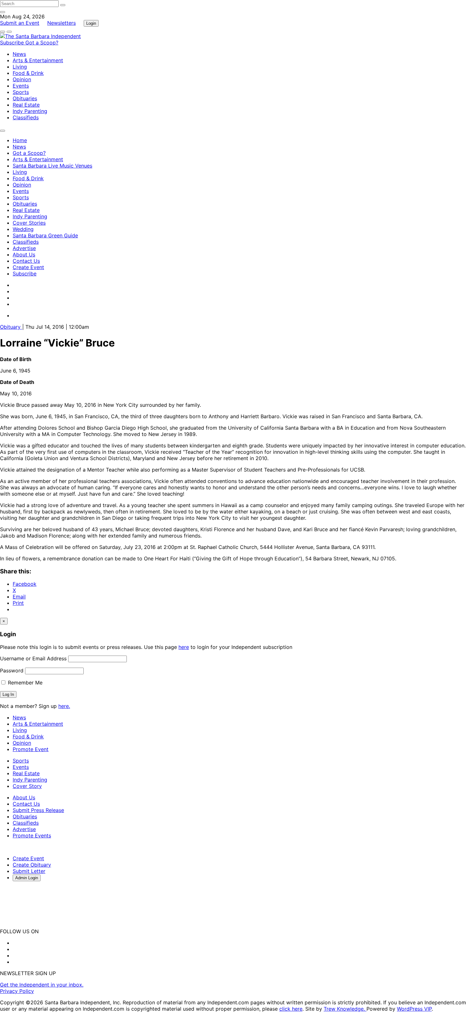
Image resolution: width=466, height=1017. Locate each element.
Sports (21, 92)
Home (20, 140)
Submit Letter (29, 871)
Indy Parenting (30, 111)
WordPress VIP (414, 1009)
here (183, 647)
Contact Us (26, 261)
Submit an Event (19, 23)
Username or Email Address (33, 658)
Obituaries (25, 98)
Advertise (24, 248)
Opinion (22, 79)
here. (64, 706)
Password (11, 670)
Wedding (23, 229)
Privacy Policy (17, 991)
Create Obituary (32, 865)
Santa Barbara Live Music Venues (52, 165)
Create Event (28, 267)
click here (290, 1009)
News (19, 54)
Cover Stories (29, 223)
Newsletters (61, 23)
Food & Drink (28, 73)
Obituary (11, 327)
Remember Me (24, 682)
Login (91, 23)
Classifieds (26, 117)
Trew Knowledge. (345, 1009)
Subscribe (12, 42)
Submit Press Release (38, 810)
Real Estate (26, 105)
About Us (24, 254)
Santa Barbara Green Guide (45, 235)
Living (20, 66)
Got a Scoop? (41, 42)
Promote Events (32, 835)
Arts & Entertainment (38, 60)
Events (21, 86)
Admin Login (26, 877)
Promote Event (31, 749)
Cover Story (27, 786)
